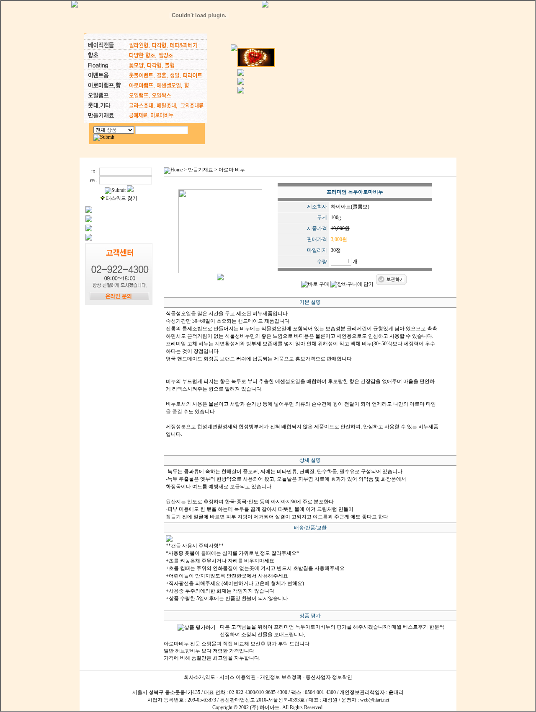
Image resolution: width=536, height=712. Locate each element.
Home (176, 170)
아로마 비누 (232, 170)
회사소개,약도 (199, 677)
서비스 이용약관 (237, 677)
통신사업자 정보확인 (329, 677)
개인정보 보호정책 (281, 677)
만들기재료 (200, 170)
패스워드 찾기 (121, 198)
